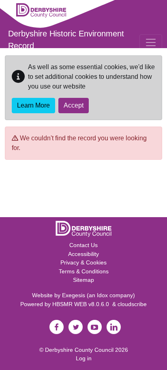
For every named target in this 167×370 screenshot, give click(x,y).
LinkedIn (113, 327)
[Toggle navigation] (150, 42)
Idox (102, 295)
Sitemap (83, 280)
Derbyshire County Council (79, 350)
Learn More (33, 105)
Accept (74, 105)
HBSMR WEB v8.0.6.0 (82, 304)
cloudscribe (132, 304)
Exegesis (73, 295)
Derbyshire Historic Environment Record (66, 39)
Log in (84, 358)
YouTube (94, 327)
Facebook (56, 327)
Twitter (75, 327)
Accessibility (83, 254)
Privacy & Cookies (83, 262)
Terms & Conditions (84, 271)
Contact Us (83, 245)
